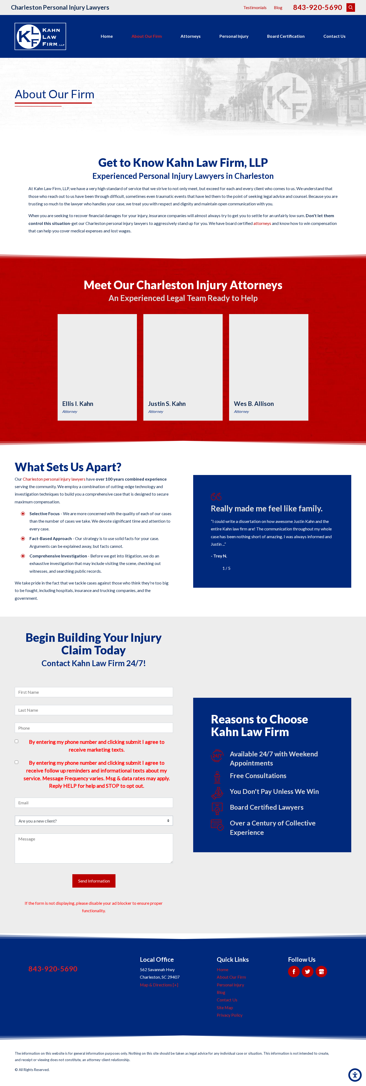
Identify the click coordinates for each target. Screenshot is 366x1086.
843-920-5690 (317, 7)
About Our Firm (147, 36)
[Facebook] (294, 971)
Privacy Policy (229, 1014)
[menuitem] (106, 36)
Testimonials (255, 7)
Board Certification (286, 36)
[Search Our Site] (350, 7)
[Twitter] (307, 971)
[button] (355, 1075)
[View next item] (238, 568)
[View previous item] (215, 568)
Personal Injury (233, 36)
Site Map (225, 1007)
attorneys (262, 223)
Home (107, 36)
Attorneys (191, 36)
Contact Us (334, 36)
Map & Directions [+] (159, 984)
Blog (278, 7)
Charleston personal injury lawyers (54, 478)
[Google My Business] (321, 971)
